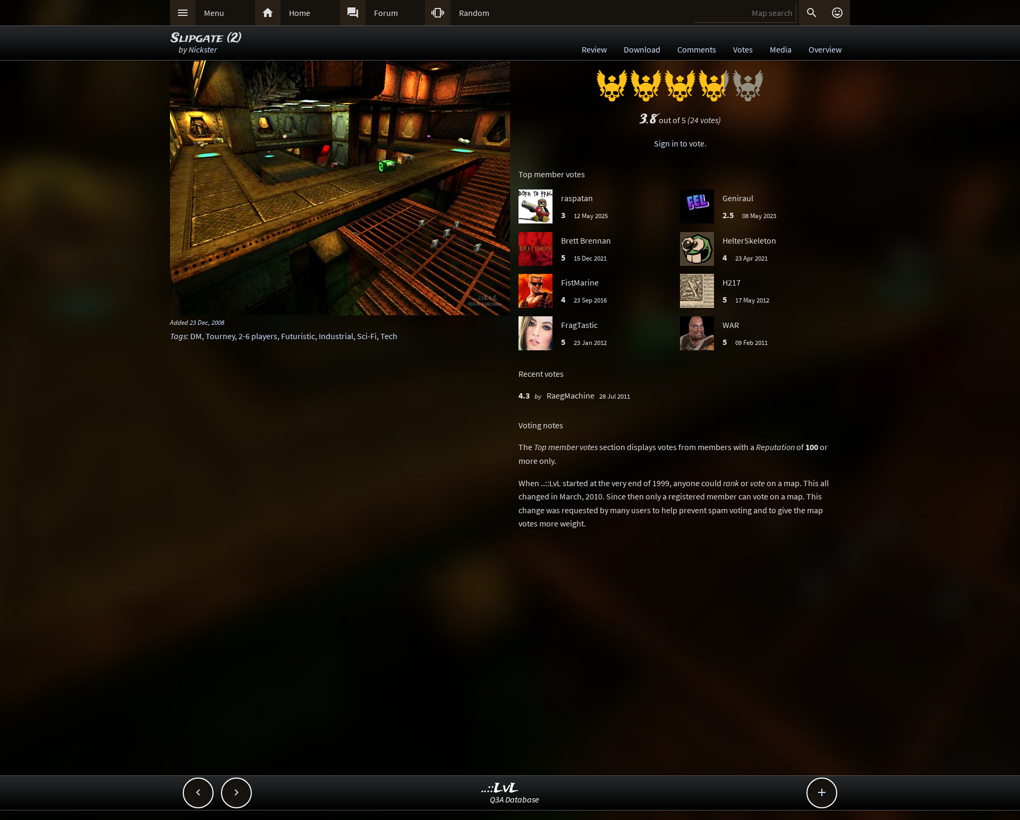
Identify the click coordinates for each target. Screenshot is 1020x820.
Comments (696, 49)
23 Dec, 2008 (207, 322)
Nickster (203, 49)
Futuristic (298, 336)
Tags (178, 336)
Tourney (220, 336)
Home (299, 12)
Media (781, 49)
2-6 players (258, 336)
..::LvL (500, 788)
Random (474, 12)
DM (196, 336)
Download (642, 49)
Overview (825, 49)
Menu (214, 12)
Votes (743, 49)
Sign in (666, 143)
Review (594, 49)
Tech (388, 336)
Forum (386, 12)
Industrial (336, 336)
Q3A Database (514, 799)
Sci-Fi (367, 336)
